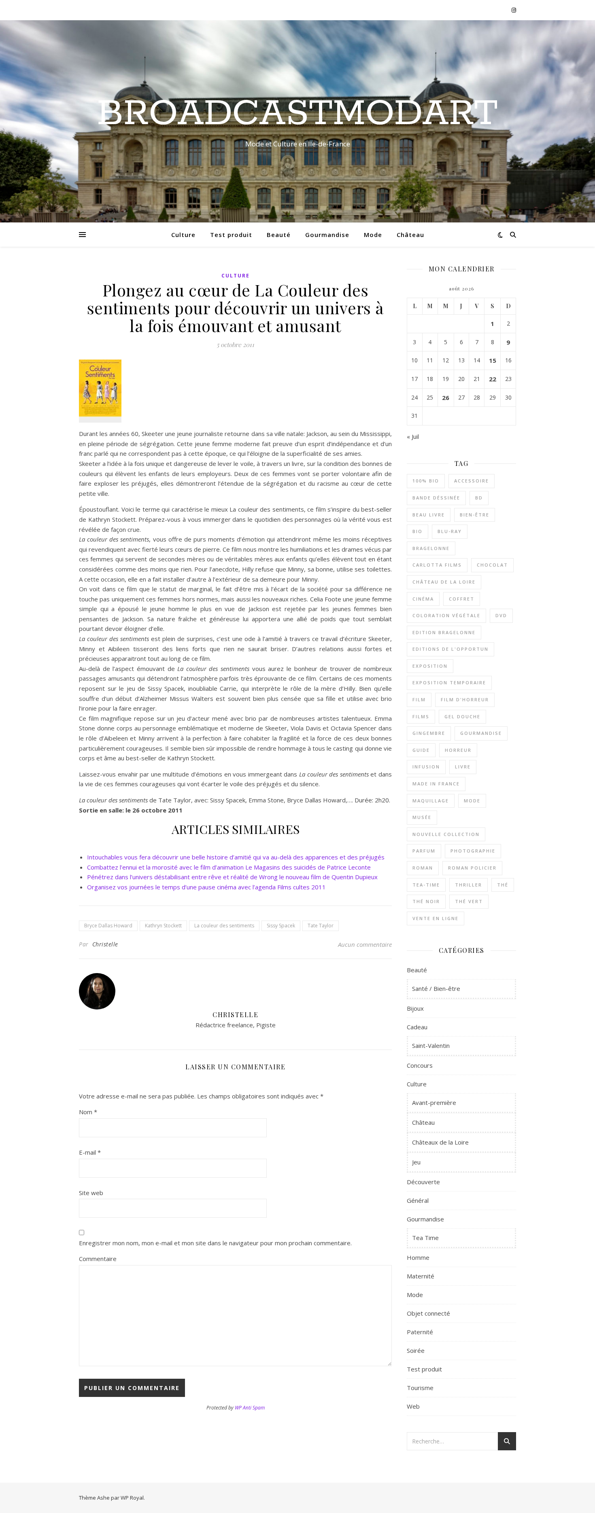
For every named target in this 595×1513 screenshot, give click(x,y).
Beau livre (428, 515)
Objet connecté (428, 1313)
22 (492, 379)
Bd (479, 498)
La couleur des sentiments (224, 925)
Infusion (426, 767)
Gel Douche (462, 716)
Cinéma (423, 599)
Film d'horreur (465, 699)
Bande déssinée (436, 498)
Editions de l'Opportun (450, 649)
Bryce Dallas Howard (108, 925)
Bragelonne (431, 548)
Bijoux (415, 1008)
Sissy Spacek (281, 925)
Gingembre (428, 733)
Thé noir (426, 901)
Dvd (501, 615)
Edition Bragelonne (444, 632)
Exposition (430, 666)
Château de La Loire (444, 582)
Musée (421, 817)
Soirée (416, 1350)
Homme (418, 1257)
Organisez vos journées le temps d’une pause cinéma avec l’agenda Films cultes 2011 (206, 887)
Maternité (420, 1276)
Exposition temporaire (449, 682)
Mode (373, 235)
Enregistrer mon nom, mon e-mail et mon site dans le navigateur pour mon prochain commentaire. (215, 1243)
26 (445, 398)
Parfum (424, 851)
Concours (420, 1065)
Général (418, 1200)
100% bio (425, 481)
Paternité (420, 1332)
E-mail (90, 1152)
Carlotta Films (437, 565)
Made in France (436, 784)
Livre (463, 767)
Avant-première (434, 1102)
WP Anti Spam (250, 1407)
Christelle (105, 944)
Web (413, 1406)
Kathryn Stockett (163, 925)
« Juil (413, 436)
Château (410, 235)
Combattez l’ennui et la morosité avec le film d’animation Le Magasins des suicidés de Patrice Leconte (229, 867)
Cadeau (417, 1027)
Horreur (458, 750)
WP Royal (132, 1497)
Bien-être (474, 515)
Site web (91, 1193)
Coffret (461, 599)
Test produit (231, 235)
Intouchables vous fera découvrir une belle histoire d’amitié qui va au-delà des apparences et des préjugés (236, 857)
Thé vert (469, 901)
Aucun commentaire (365, 944)
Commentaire (98, 1259)
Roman (422, 868)
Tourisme (420, 1388)
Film (419, 699)
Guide (421, 750)
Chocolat (492, 565)
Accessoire (471, 481)
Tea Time (425, 1238)
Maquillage (430, 801)
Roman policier (472, 868)
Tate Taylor (321, 925)
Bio (417, 531)
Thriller (468, 885)
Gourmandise (327, 235)
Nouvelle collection (446, 834)
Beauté (279, 235)
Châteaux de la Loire (440, 1142)
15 (492, 360)
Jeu (416, 1162)
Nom (88, 1112)
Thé (502, 885)
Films (420, 716)
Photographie (472, 851)
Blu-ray (450, 531)
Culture (183, 235)
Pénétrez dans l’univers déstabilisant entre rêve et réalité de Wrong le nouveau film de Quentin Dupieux (232, 877)
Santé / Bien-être (436, 988)
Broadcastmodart (297, 114)
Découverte (423, 1182)
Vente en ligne (435, 918)
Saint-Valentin (431, 1045)
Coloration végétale (446, 615)
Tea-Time (426, 885)
